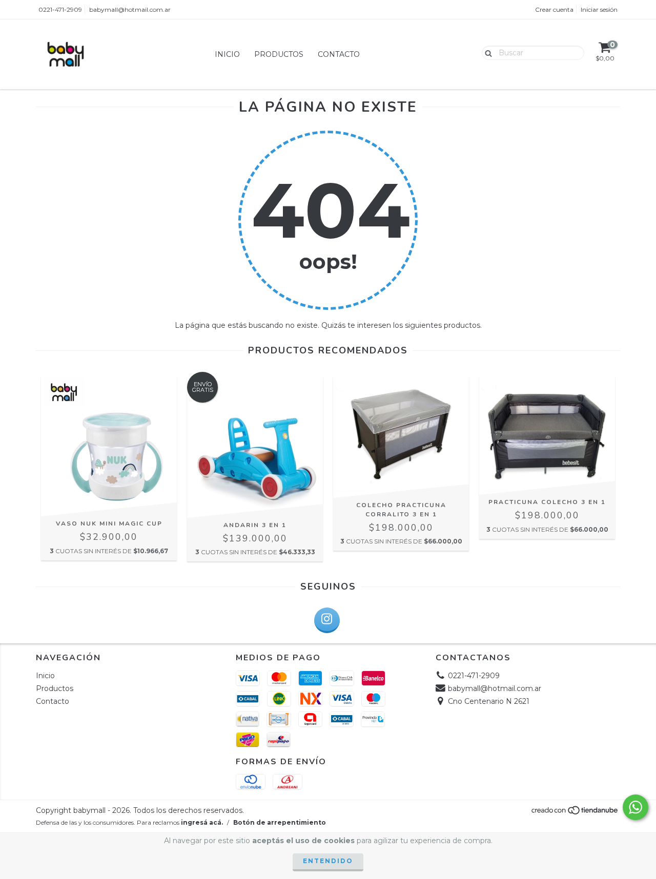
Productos (278, 54)
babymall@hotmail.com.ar (130, 9)
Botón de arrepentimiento (279, 822)
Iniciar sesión (599, 9)
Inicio (227, 54)
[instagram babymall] (327, 620)
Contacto (339, 54)
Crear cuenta (554, 9)
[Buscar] (486, 52)
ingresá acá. (202, 822)
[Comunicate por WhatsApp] (635, 807)
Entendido (328, 861)
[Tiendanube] (575, 813)
